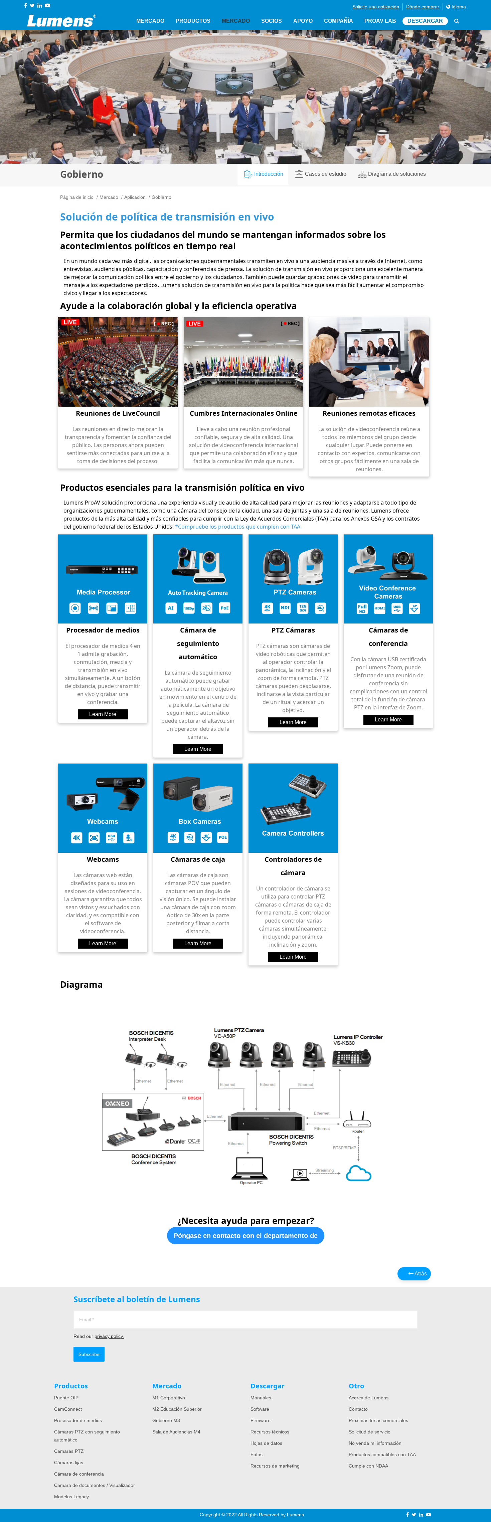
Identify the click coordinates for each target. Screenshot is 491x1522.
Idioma (458, 6)
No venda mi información (375, 1443)
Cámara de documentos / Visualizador (94, 1485)
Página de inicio (77, 197)
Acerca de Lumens (368, 1397)
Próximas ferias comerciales (378, 1420)
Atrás (420, 1273)
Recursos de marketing (275, 1466)
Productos (193, 21)
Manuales (261, 1397)
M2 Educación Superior (177, 1409)
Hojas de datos (266, 1443)
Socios (271, 21)
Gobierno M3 (166, 1420)
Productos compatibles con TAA (382, 1454)
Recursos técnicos (270, 1431)
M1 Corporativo (168, 1397)
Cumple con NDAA (368, 1466)
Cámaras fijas (68, 1462)
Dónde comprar (422, 6)
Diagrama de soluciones (397, 174)
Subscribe (89, 1354)
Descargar (425, 21)
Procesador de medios (78, 1420)
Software (260, 1409)
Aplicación (135, 197)
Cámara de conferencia (79, 1474)
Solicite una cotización (375, 6)
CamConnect (68, 1409)
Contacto (358, 1409)
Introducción (268, 174)
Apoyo (303, 21)
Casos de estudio (325, 174)
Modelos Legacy (71, 1496)
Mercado (150, 21)
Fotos (257, 1454)
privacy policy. (109, 1336)
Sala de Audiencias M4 (176, 1431)
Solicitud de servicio (369, 1431)
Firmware (261, 1420)
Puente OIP (66, 1397)
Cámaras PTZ (69, 1451)
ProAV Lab (380, 21)
